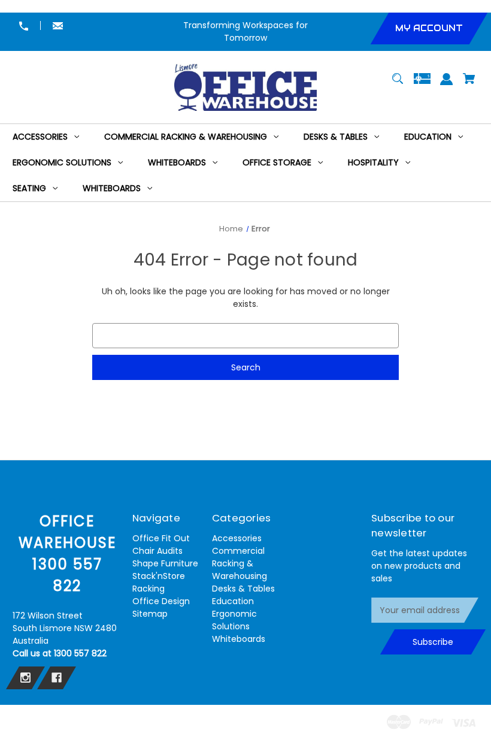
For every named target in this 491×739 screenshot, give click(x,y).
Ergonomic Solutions (234, 620)
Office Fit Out (161, 538)
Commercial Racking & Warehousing (239, 563)
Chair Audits (157, 551)
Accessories (237, 538)
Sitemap (150, 614)
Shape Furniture (165, 563)
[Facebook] (56, 677)
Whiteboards (238, 639)
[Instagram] (25, 677)
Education (233, 601)
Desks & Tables (243, 589)
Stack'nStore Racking (158, 582)
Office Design (161, 601)
